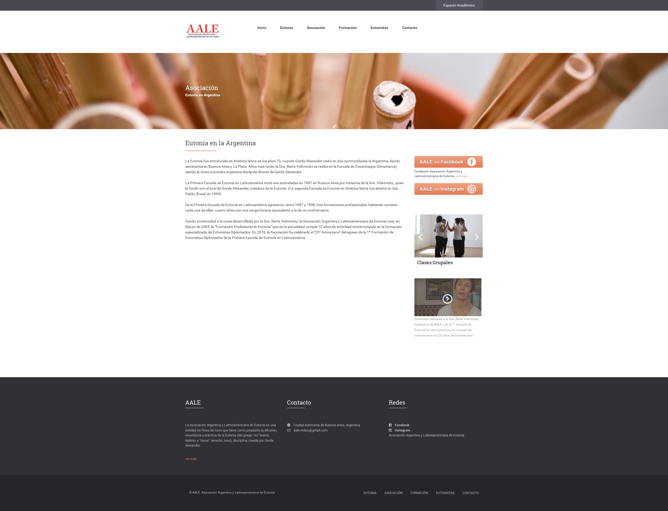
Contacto (409, 28)
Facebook (402, 425)
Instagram (402, 430)
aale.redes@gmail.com (310, 430)
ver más (461, 176)
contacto (470, 493)
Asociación (316, 28)
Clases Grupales (435, 262)
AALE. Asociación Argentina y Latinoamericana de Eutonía (233, 492)
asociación (393, 493)
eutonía (370, 493)
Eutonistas (379, 28)
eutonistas (445, 493)
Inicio (261, 28)
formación (419, 493)
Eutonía (286, 28)
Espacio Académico (459, 5)
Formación (348, 28)
